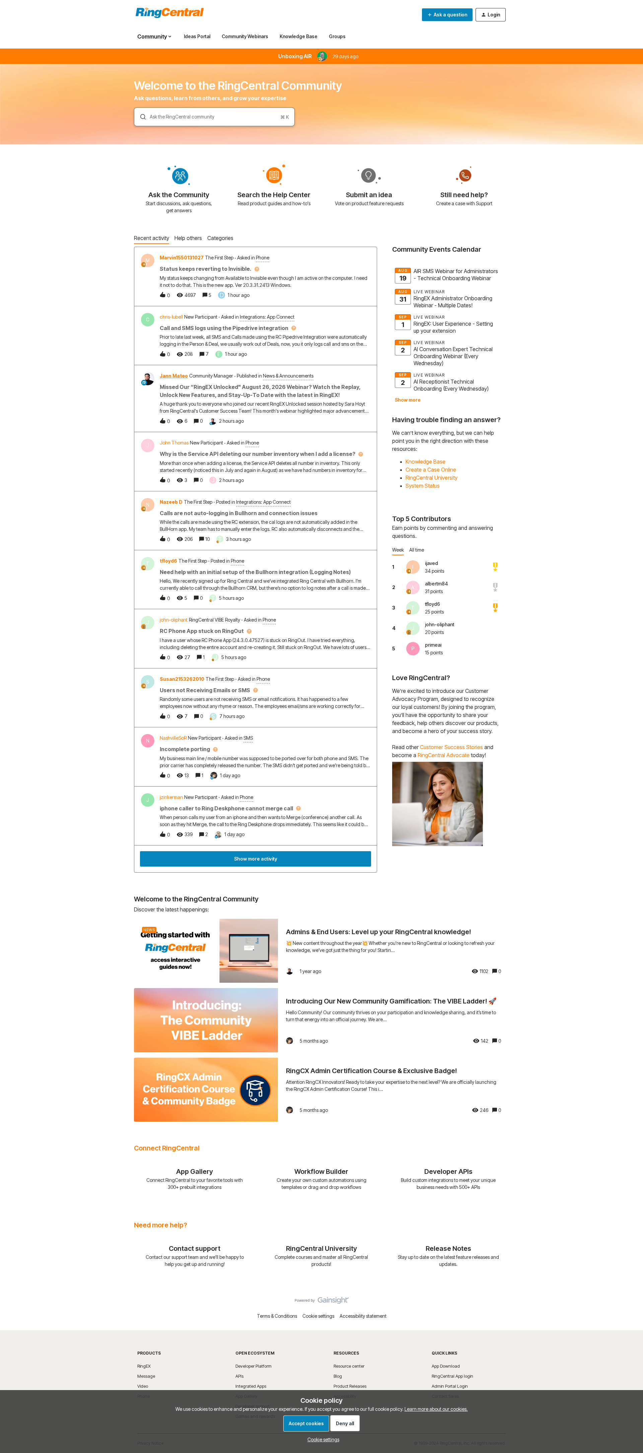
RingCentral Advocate (444, 755)
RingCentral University (431, 477)
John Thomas (174, 443)
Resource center (349, 1366)
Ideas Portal (197, 36)
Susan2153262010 (182, 679)
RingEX (144, 1366)
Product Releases (350, 1386)
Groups (337, 36)
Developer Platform (253, 1366)
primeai (433, 645)
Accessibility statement (363, 1316)
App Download (446, 1366)
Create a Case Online (431, 469)
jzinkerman (171, 797)
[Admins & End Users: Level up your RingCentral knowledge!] (321, 951)
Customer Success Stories (451, 747)
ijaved (431, 563)
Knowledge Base (298, 36)
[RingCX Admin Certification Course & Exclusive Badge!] (321, 1090)
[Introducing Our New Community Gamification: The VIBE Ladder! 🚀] (321, 1020)
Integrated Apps (250, 1386)
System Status (423, 485)
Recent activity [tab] (151, 238)
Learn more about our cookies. (436, 1409)
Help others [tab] (188, 238)
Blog (338, 1376)
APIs (239, 1376)
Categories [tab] (220, 238)
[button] (321, 1439)
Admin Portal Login (450, 1386)
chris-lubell (171, 317)
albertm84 (436, 583)
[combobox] (214, 116)
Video (142, 1386)
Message (146, 1376)
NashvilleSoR (173, 738)
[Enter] (140, 116)
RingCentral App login (452, 1376)
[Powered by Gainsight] (322, 1302)
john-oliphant (174, 620)
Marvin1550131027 (182, 257)
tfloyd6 (168, 561)
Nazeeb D (171, 502)
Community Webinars (245, 36)
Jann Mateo (174, 376)
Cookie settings (318, 1316)
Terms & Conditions (277, 1316)
